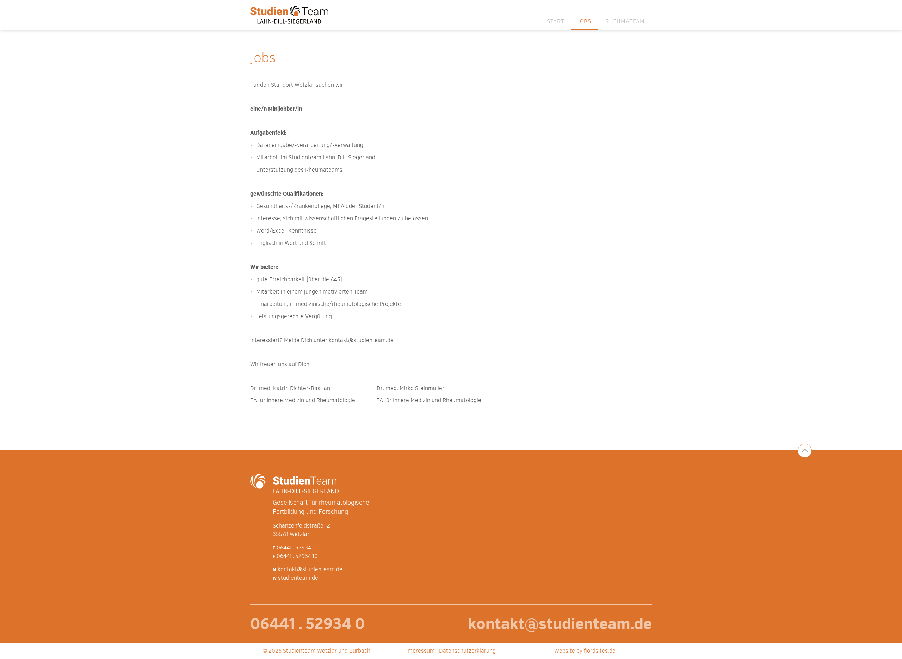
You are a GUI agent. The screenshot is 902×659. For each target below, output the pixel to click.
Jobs (584, 22)
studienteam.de (298, 578)
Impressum (420, 651)
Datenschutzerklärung (467, 651)
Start (555, 22)
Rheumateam (625, 22)
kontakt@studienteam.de (310, 570)
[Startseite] (292, 15)
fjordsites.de (600, 651)
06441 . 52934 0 (296, 548)
